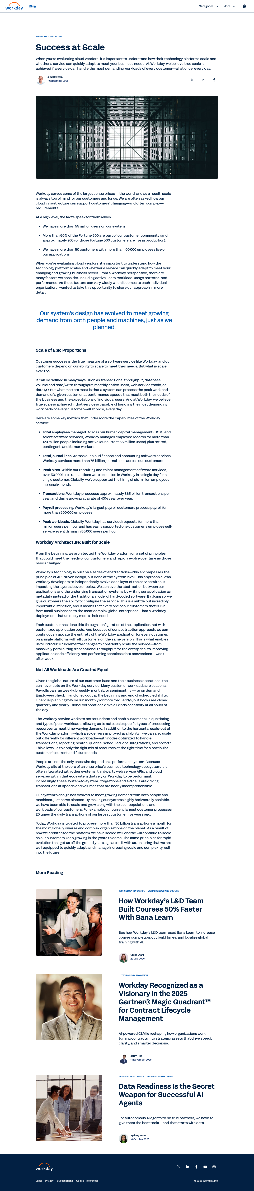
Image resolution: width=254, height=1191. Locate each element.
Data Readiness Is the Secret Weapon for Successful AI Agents (167, 1095)
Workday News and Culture (163, 891)
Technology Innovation (49, 36)
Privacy (49, 1181)
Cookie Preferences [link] (87, 1181)
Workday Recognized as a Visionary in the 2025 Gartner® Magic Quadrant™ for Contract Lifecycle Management (165, 1002)
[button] (192, 80)
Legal (39, 1181)
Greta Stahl (137, 955)
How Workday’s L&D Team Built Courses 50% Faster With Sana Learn (161, 909)
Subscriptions (65, 1181)
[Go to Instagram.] (214, 1167)
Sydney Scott (138, 1135)
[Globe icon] (244, 6)
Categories (206, 6)
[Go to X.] (179, 1167)
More (226, 6)
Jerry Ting (136, 1056)
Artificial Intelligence (131, 1076)
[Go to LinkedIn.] (188, 1167)
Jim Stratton (55, 77)
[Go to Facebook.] (196, 1167)
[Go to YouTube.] (205, 1167)
